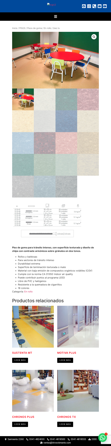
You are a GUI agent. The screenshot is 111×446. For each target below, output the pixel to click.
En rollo (47, 28)
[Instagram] (89, 6)
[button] (55, 16)
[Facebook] (84, 6)
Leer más (20, 360)
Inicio (14, 28)
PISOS (22, 28)
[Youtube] (105, 6)
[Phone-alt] (94, 6)
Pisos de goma (34, 28)
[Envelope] (99, 6)
